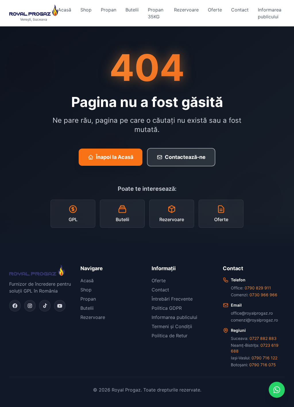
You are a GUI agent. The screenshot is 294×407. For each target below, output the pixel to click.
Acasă (64, 10)
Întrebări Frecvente (172, 299)
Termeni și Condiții (172, 326)
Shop (86, 10)
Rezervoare (186, 10)
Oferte (215, 10)
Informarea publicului (269, 13)
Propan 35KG (155, 13)
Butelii (132, 10)
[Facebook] (15, 305)
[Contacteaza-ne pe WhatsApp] (277, 390)
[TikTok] (45, 305)
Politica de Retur (169, 335)
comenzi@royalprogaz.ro (254, 320)
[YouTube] (59, 305)
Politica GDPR (167, 308)
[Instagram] (30, 305)
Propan (108, 10)
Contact (240, 10)
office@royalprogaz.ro (252, 313)
